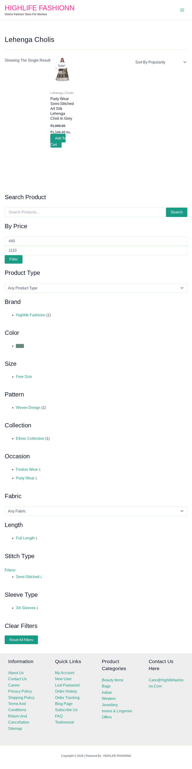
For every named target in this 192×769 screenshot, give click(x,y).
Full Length (25, 538)
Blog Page (64, 704)
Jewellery (110, 705)
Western (109, 699)
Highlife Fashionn (30, 315)
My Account (64, 673)
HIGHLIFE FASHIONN (40, 8)
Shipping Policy (21, 698)
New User (63, 679)
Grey (20, 346)
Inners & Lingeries (117, 711)
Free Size (24, 377)
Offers (107, 717)
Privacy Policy (20, 691)
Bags (106, 686)
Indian (107, 692)
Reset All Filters (21, 640)
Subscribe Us (66, 710)
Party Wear (25, 478)
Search (177, 212)
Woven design (28, 408)
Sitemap (15, 729)
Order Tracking (67, 698)
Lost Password (67, 685)
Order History (66, 691)
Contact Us (17, 679)
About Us (16, 673)
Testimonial (64, 722)
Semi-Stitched (29, 577)
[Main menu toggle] (182, 10)
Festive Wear (27, 469)
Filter (13, 259)
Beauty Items (112, 680)
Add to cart (58, 141)
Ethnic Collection (30, 438)
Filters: (10, 570)
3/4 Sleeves (26, 608)
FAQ (59, 716)
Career (14, 685)
